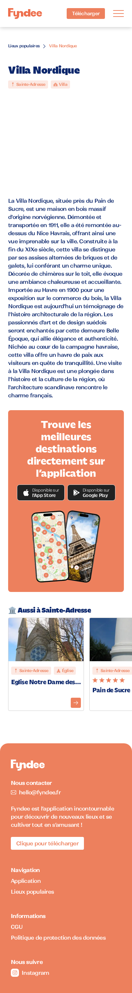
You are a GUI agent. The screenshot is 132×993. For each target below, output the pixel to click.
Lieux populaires (24, 45)
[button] (41, 493)
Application (26, 880)
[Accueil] (25, 13)
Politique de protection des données (58, 937)
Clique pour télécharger (47, 843)
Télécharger (86, 13)
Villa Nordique (63, 45)
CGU (17, 926)
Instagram (35, 972)
